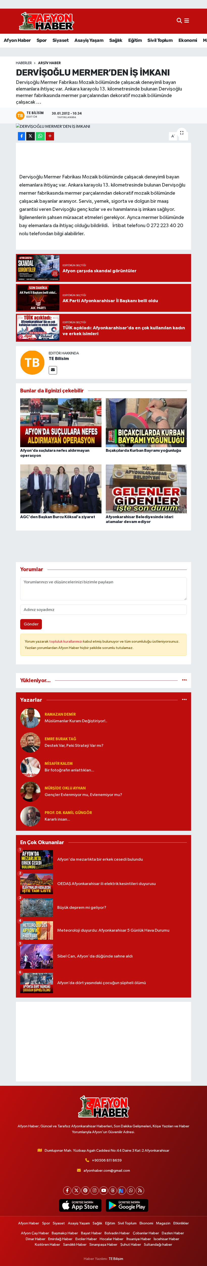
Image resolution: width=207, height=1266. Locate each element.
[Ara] (179, 21)
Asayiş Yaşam (88, 40)
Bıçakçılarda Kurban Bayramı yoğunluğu (143, 450)
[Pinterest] (85, 1190)
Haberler (24, 63)
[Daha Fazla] (50, 136)
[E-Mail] (53, 370)
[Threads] (113, 1190)
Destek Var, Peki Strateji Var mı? (74, 746)
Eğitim (135, 40)
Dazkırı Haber (173, 1233)
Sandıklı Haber (75, 1244)
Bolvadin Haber (117, 1233)
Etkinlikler (181, 1223)
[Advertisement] (103, 1041)
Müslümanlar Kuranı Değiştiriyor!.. (76, 721)
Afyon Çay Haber (35, 1233)
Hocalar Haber (111, 1239)
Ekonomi (187, 40)
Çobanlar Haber (146, 1233)
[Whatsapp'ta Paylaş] (40, 136)
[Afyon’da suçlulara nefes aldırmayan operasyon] (60, 423)
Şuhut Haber (130, 1244)
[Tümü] (184, 680)
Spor (42, 40)
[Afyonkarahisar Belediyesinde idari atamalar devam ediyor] (146, 489)
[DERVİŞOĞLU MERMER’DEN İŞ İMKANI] (103, 126)
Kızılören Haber (47, 1244)
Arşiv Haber (49, 63)
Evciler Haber (86, 1239)
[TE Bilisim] (32, 362)
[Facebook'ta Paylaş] (21, 136)
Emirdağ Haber (60, 1239)
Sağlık (115, 40)
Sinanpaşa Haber (103, 1244)
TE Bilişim (116, 1259)
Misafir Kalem (59, 764)
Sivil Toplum (159, 40)
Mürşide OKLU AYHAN (65, 788)
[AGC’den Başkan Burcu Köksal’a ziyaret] (60, 489)
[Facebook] (67, 1190)
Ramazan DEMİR (60, 714)
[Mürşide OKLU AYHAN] (30, 791)
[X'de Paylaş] (30, 136)
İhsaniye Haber (138, 1239)
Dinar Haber (35, 1239)
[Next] (122, 1190)
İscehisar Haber (166, 1239)
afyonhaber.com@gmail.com (107, 1170)
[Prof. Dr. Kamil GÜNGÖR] (30, 816)
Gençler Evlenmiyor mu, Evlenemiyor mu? (83, 795)
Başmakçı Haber (65, 1233)
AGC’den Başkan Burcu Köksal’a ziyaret (57, 517)
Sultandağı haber (158, 1244)
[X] (76, 1190)
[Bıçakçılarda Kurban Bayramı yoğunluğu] (146, 423)
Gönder (31, 624)
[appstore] (80, 1205)
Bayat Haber (91, 1233)
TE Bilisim (59, 358)
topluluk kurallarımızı (66, 641)
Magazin (163, 1223)
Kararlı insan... (57, 819)
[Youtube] (103, 1190)
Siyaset (61, 40)
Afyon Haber (17, 40)
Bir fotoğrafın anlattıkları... (69, 770)
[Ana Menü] (186, 21)
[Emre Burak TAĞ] (30, 742)
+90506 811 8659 (107, 1160)
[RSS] (140, 1190)
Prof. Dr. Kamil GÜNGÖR (68, 813)
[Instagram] (94, 1190)
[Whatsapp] (131, 1190)
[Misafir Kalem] (30, 767)
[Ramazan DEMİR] (30, 718)
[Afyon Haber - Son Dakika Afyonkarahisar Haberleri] (46, 21)
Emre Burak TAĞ (60, 739)
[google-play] (127, 1205)
